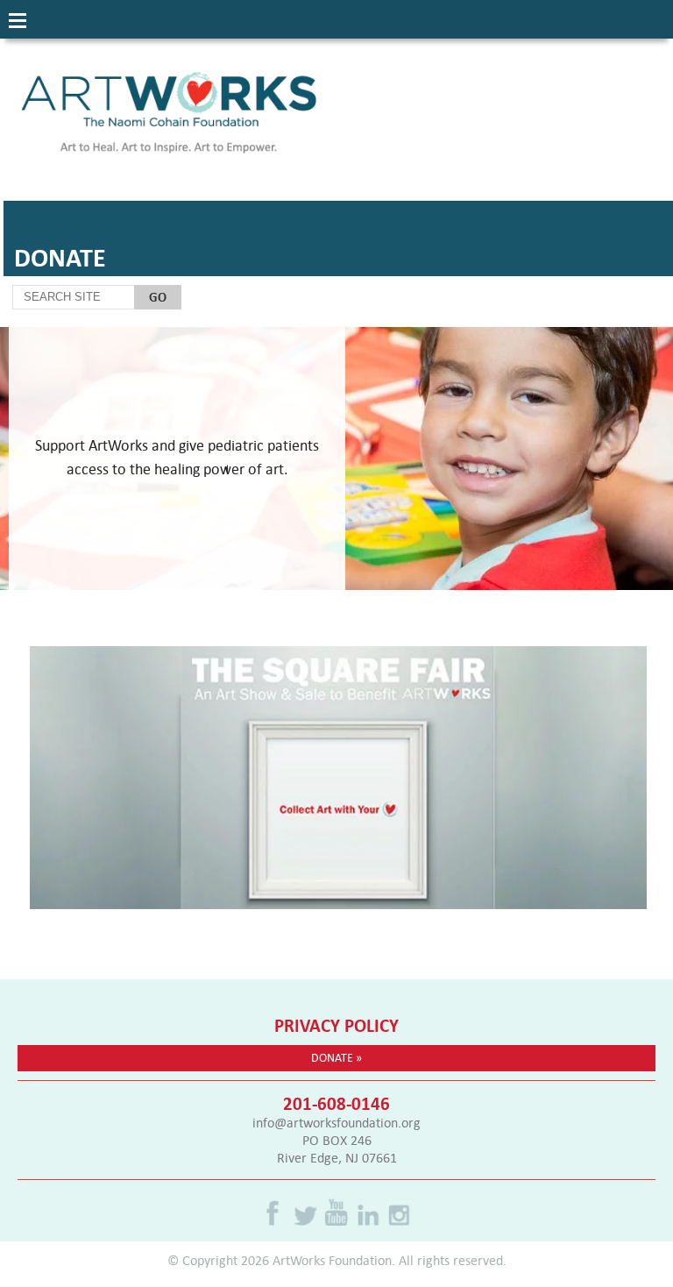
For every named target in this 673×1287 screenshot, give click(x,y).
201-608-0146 (336, 1102)
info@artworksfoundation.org (336, 1122)
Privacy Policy (336, 1024)
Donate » (336, 1057)
